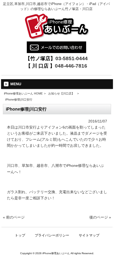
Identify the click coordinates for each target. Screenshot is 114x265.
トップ (20, 235)
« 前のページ (14, 217)
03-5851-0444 (71, 58)
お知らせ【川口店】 (61, 93)
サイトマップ (89, 235)
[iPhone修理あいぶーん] (56, 38)
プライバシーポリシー (52, 235)
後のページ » (100, 217)
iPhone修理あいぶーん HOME (23, 93)
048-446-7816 (71, 66)
